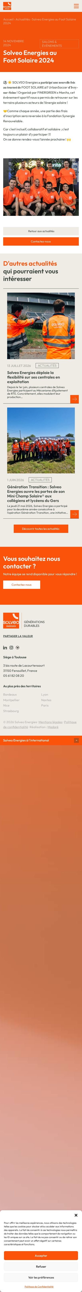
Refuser (41, 1266)
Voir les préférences (41, 1277)
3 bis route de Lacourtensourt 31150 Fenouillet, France (24, 668)
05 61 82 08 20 (13, 676)
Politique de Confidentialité (39, 1286)
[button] (76, 1215)
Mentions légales (50, 722)
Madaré (53, 727)
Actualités (23, 19)
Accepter (41, 1255)
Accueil (8, 19)
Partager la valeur (18, 636)
